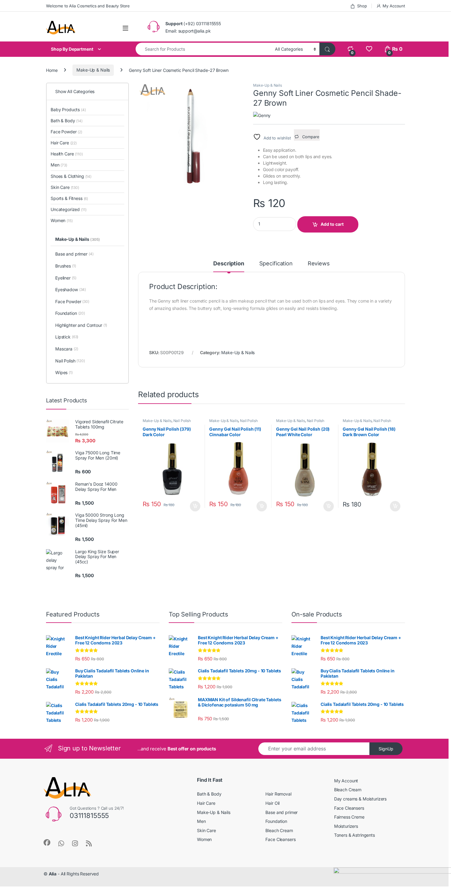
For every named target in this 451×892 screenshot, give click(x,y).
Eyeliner (65, 277)
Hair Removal (278, 793)
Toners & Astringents (354, 835)
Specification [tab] (276, 264)
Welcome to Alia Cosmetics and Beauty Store (88, 5)
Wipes (64, 372)
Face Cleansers (280, 839)
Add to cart (332, 224)
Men (59, 164)
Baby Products (68, 109)
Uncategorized (69, 209)
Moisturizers (346, 826)
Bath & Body (67, 120)
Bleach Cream (279, 830)
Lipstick (66, 336)
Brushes (65, 265)
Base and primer (74, 253)
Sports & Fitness (69, 198)
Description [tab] (228, 264)
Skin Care (65, 187)
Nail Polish (182, 420)
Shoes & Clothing (71, 176)
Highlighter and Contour (81, 325)
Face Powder (66, 131)
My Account (394, 5)
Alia (52, 873)
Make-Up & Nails (93, 69)
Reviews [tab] (319, 264)
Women (62, 220)
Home (51, 69)
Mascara (66, 348)
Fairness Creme (349, 817)
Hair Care (64, 142)
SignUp (386, 748)
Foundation (70, 313)
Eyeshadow (70, 289)
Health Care (67, 153)
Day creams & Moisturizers (360, 798)
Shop (362, 5)
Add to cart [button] (195, 506)
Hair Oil (272, 803)
